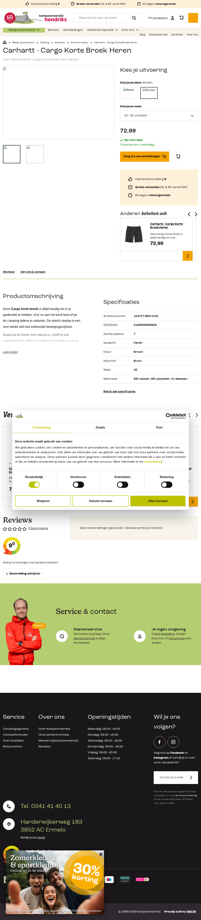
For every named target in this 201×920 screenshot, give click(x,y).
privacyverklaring (186, 795)
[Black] (128, 93)
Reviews (9, 272)
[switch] (78, 485)
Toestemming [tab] (41, 427)
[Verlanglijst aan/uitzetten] (178, 156)
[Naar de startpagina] (35, 18)
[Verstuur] (193, 777)
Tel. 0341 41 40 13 (46, 806)
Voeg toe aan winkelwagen (141, 156)
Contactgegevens (16, 729)
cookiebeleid (153, 461)
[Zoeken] (132, 18)
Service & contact (32, 272)
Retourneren (12, 746)
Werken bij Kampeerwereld (58, 740)
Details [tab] (100, 427)
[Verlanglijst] (181, 18)
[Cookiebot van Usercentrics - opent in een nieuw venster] (169, 416)
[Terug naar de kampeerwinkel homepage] (4, 42)
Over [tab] (159, 427)
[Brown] (148, 93)
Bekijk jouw (33, 837)
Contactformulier (15, 734)
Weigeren (43, 501)
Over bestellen (13, 740)
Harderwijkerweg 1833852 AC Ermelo (51, 826)
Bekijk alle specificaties (119, 391)
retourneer (176, 638)
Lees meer (10, 352)
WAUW (191, 911)
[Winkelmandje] (193, 18)
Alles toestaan (158, 501)
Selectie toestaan (100, 501)
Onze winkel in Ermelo (53, 734)
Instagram (161, 757)
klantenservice (84, 638)
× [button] (100, 854)
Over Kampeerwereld (54, 729)
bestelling (168, 634)
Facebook (177, 753)
